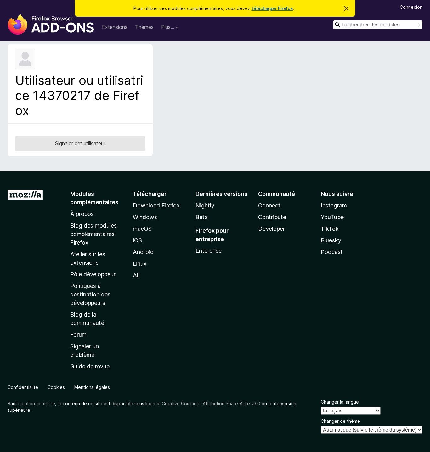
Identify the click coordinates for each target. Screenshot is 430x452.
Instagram (334, 205)
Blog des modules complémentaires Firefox (93, 234)
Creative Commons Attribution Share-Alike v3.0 (211, 403)
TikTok (330, 228)
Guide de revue (90, 366)
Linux (140, 263)
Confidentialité (23, 387)
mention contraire (36, 403)
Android (143, 252)
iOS (137, 240)
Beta (201, 217)
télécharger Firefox (272, 8)
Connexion (411, 7)
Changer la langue (340, 402)
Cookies (56, 387)
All (136, 275)
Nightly (204, 205)
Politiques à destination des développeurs (90, 294)
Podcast (332, 252)
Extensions (114, 27)
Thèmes (144, 27)
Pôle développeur (93, 274)
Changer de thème (340, 421)
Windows (145, 217)
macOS (142, 228)
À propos (82, 214)
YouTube (332, 217)
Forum (78, 334)
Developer (271, 228)
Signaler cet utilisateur (80, 143)
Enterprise (208, 250)
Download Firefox (156, 205)
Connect (269, 205)
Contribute (272, 217)
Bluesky (331, 240)
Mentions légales (92, 387)
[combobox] (377, 24)
